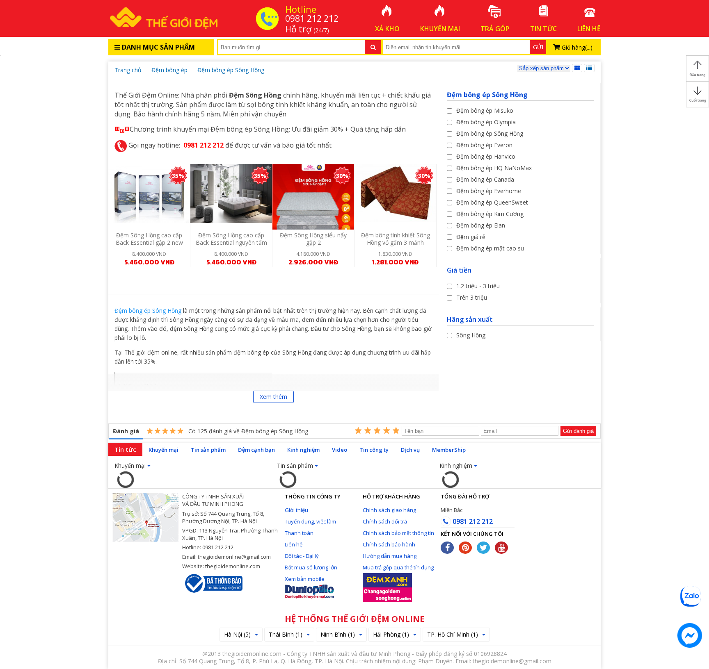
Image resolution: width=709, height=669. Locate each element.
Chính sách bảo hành (389, 544)
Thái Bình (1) (285, 634)
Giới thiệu (296, 510)
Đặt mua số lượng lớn (311, 567)
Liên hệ (293, 544)
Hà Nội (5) (237, 634)
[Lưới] (577, 68)
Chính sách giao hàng (389, 510)
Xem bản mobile (305, 579)
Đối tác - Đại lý (302, 556)
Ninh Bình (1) (337, 634)
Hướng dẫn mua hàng (389, 556)
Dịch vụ (410, 449)
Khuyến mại (163, 449)
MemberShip (449, 449)
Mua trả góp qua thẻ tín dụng (398, 567)
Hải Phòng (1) (391, 634)
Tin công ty (374, 449)
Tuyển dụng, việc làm (310, 521)
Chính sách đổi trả (385, 521)
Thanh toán (299, 533)
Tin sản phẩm (208, 449)
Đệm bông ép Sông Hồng (147, 310)
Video (339, 449)
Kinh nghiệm (303, 449)
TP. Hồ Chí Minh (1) (452, 634)
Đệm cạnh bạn (256, 449)
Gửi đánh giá (578, 431)
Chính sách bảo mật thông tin (398, 533)
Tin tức (125, 449)
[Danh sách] (589, 68)
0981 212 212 (472, 521)
